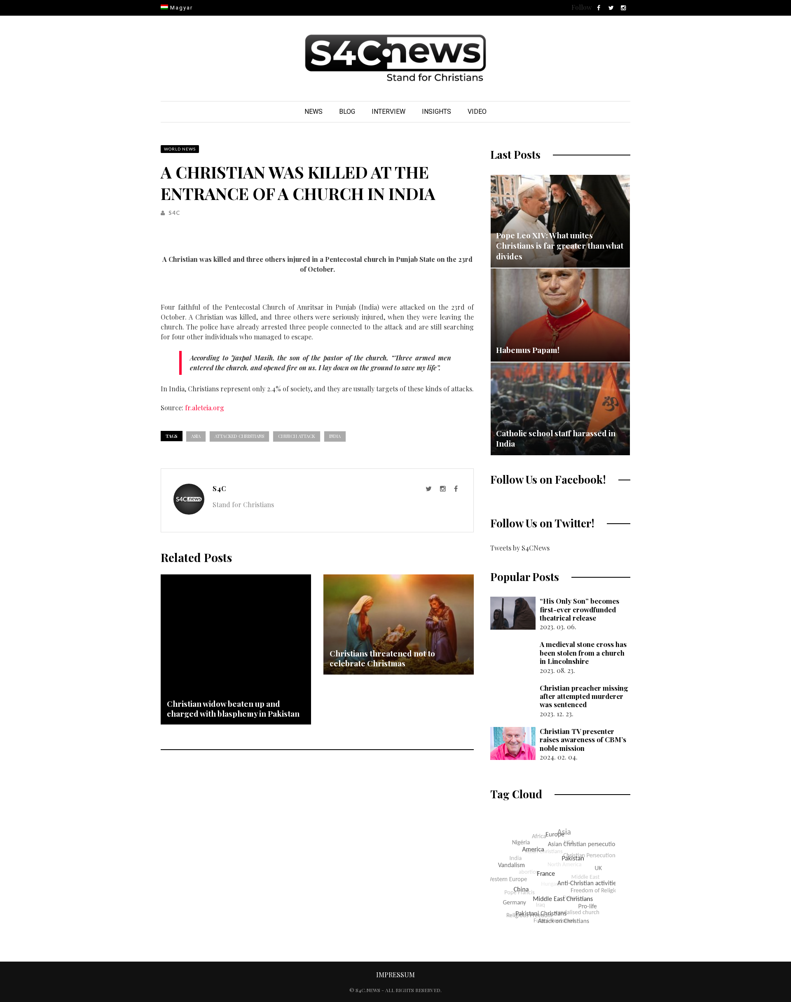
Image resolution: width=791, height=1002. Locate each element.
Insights (436, 111)
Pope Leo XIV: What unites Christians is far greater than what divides (559, 245)
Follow (581, 7)
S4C (174, 212)
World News (180, 148)
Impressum (395, 974)
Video (477, 111)
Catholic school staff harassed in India (555, 438)
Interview (388, 111)
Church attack (296, 436)
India (335, 436)
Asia (196, 436)
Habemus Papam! (527, 349)
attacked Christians (239, 436)
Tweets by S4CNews (520, 547)
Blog (347, 111)
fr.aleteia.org (205, 407)
